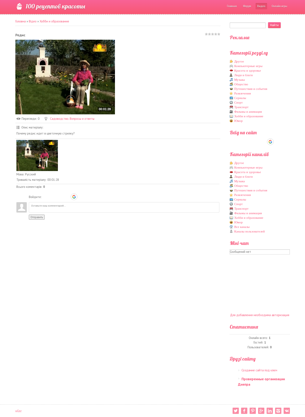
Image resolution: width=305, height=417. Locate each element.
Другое (239, 61)
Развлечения (242, 93)
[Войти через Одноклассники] (81, 197)
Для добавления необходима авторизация (259, 315)
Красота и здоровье (247, 70)
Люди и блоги (243, 75)
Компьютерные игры (248, 66)
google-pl (261, 411)
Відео (33, 21)
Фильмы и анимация (248, 111)
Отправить (36, 217)
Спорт (238, 102)
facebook (244, 411)
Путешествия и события (250, 88)
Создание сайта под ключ (259, 370)
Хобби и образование (54, 21)
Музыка (239, 79)
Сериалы (240, 98)
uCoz (18, 411)
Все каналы (242, 227)
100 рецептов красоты (55, 6)
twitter (236, 411)
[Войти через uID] (46, 197)
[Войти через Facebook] (60, 197)
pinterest (253, 411)
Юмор (238, 120)
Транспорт (241, 107)
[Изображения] (37, 155)
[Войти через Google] (74, 196)
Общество (241, 84)
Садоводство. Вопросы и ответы (72, 119)
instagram (278, 411)
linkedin (270, 411)
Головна (20, 21)
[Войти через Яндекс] (67, 197)
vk (287, 411)
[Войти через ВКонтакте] (53, 197)
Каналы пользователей (249, 231)
